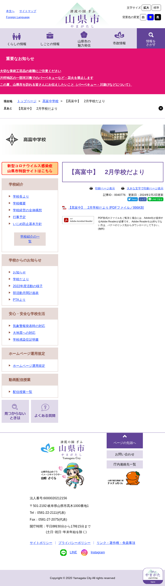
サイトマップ (27, 11)
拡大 (146, 7)
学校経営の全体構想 (27, 210)
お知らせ (19, 272)
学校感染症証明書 (26, 339)
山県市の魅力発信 (84, 43)
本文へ (10, 11)
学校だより (21, 279)
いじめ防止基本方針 (27, 224)
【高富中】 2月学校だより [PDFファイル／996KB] (106, 207)
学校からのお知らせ (25, 260)
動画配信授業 (20, 380)
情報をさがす (151, 42)
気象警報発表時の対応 (29, 326)
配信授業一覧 (22, 392)
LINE (73, 552)
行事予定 (19, 217)
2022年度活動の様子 (28, 286)
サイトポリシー (41, 543)
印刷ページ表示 (105, 188)
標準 (156, 7)
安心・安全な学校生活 (27, 314)
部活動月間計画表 (26, 293)
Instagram (98, 552)
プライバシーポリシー (74, 543)
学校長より (21, 196)
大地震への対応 (24, 332)
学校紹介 (16, 184)
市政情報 (119, 43)
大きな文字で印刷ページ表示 (145, 188)
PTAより (19, 299)
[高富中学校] (82, 140)
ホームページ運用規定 (27, 354)
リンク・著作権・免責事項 (116, 543)
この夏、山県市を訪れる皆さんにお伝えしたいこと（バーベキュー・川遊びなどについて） (66, 84)
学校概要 (19, 203)
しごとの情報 (50, 44)
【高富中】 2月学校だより (37, 108)
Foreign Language (18, 17)
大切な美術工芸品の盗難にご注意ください (30, 71)
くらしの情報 (16, 44)
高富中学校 (50, 101)
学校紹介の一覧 (30, 239)
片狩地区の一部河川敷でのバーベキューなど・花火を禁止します (46, 77)
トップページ (26, 101)
